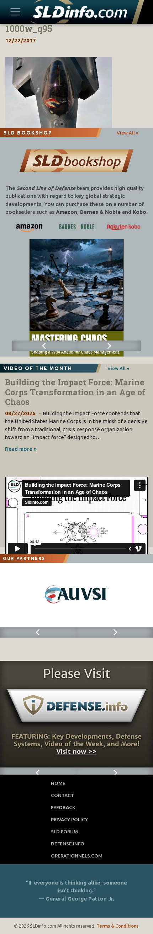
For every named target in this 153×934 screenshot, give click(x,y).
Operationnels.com (76, 856)
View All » (127, 132)
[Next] (108, 346)
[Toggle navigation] (15, 11)
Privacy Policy (69, 819)
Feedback (63, 807)
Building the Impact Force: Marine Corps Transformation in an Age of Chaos (75, 392)
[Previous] (44, 346)
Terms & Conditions (117, 925)
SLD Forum (64, 831)
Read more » (21, 449)
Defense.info (67, 843)
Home (58, 783)
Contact (62, 795)
